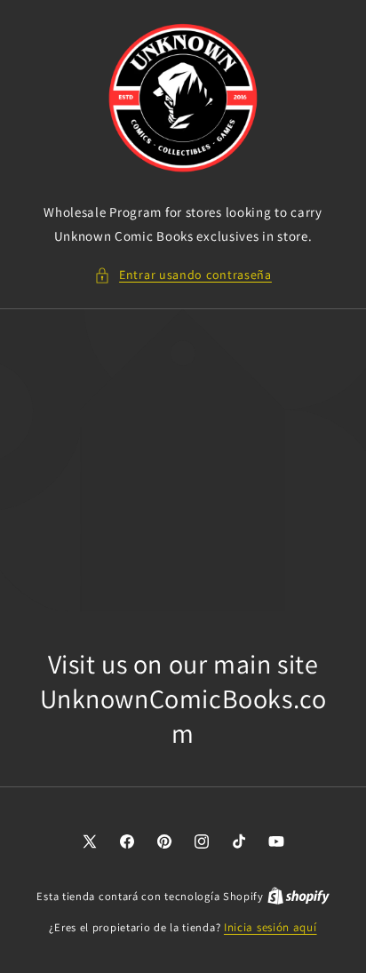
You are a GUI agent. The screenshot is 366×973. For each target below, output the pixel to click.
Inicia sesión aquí (270, 927)
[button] (183, 275)
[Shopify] (298, 896)
